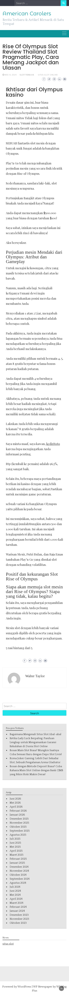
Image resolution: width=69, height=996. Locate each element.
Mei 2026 (15, 802)
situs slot (8, 943)
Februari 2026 (18, 810)
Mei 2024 (15, 894)
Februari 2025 (18, 858)
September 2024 (19, 878)
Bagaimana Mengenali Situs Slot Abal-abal (35, 734)
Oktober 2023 (18, 922)
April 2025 (16, 850)
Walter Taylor (35, 676)
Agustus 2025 (18, 834)
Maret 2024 (16, 902)
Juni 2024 (15, 890)
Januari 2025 (17, 862)
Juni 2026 (15, 798)
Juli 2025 (15, 838)
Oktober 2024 (18, 874)
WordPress (24, 986)
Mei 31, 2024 (11, 75)
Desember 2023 (19, 914)
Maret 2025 (16, 854)
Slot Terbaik (27, 75)
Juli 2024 (15, 886)
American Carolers (27, 13)
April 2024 (16, 898)
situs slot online (48, 75)
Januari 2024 (17, 910)
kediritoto (53, 444)
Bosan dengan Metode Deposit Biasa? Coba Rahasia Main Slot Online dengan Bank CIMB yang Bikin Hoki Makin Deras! (36, 770)
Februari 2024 (18, 906)
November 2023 (19, 918)
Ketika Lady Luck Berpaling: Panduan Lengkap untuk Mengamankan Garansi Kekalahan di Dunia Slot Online (33, 742)
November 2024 (19, 870)
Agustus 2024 (18, 882)
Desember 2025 (19, 818)
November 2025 (19, 822)
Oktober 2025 (18, 826)
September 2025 (20, 830)
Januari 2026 (17, 814)
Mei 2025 (15, 846)
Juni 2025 (15, 842)
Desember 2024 (19, 866)
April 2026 (16, 806)
